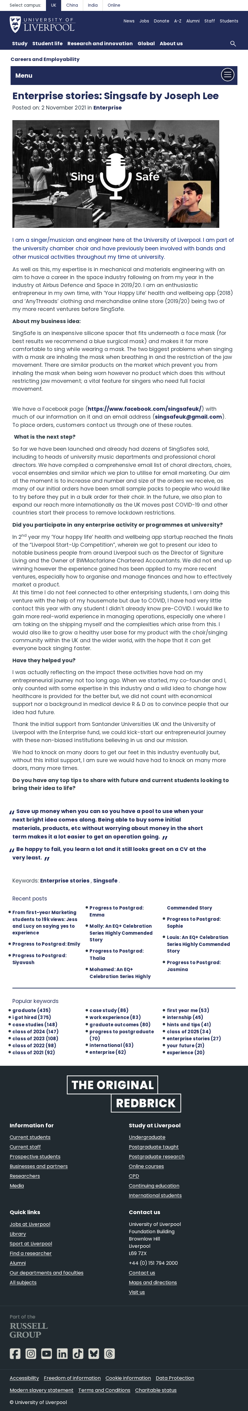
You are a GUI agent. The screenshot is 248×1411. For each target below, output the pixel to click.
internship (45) (185, 1017)
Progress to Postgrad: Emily (46, 944)
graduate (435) (31, 1010)
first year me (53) (188, 1010)
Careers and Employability (45, 59)
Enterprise (107, 107)
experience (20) (186, 1052)
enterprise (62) (108, 1052)
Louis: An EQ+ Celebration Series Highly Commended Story (198, 944)
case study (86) (109, 1010)
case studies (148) (34, 1024)
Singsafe (106, 880)
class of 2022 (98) (34, 1045)
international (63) (112, 1045)
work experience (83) (115, 1017)
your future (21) (186, 1045)
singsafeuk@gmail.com (188, 416)
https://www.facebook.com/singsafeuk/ (145, 409)
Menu (23, 75)
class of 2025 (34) (189, 1031)
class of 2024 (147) (35, 1031)
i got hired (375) (31, 1017)
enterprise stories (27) (194, 1038)
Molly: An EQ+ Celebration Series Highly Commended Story (121, 933)
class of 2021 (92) (33, 1052)
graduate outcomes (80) (120, 1024)
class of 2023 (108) (35, 1038)
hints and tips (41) (189, 1024)
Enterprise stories (65, 880)
